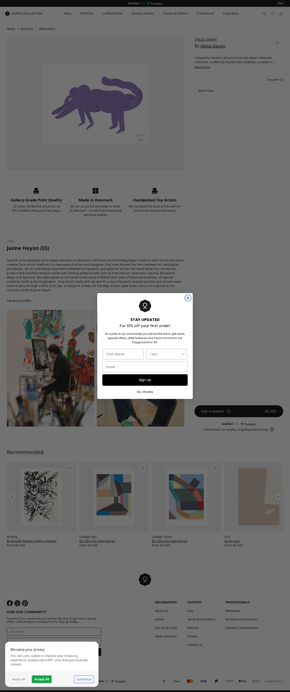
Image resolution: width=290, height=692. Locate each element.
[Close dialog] (188, 298)
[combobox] (165, 354)
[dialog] (52, 664)
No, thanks (145, 392)
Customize (83, 679)
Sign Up (145, 379)
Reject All (18, 679)
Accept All (41, 679)
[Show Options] (183, 354)
